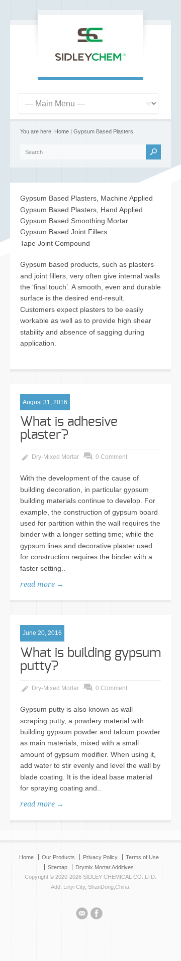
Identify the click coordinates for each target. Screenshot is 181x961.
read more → (42, 584)
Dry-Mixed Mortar (55, 456)
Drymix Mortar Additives (104, 867)
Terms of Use (142, 857)
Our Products (58, 857)
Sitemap (57, 867)
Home (61, 131)
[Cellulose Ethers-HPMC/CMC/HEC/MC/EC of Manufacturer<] (90, 67)
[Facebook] (96, 914)
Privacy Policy (100, 857)
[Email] (82, 914)
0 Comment (111, 456)
